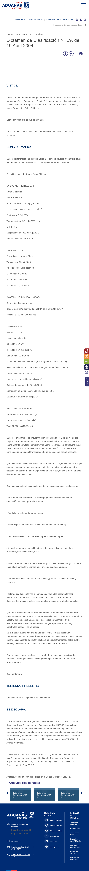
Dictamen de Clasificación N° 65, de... (44, 795)
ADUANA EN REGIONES (36, 20)
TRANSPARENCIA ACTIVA (53, 20)
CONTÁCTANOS (68, 20)
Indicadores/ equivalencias (75, 846)
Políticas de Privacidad (74, 858)
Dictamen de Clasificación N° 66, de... (20, 795)
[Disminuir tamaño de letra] (81, 19)
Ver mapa (14, 841)
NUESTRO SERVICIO (20, 20)
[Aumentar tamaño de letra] (76, 19)
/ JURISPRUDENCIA (26, 34)
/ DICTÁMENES (40, 34)
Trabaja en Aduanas (74, 823)
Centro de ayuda (74, 852)
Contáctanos (75, 828)
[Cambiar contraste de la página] (85, 19)
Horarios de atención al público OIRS (20, 848)
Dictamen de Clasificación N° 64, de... (68, 795)
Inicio (16, 34)
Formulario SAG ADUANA (75, 840)
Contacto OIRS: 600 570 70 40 (20, 856)
